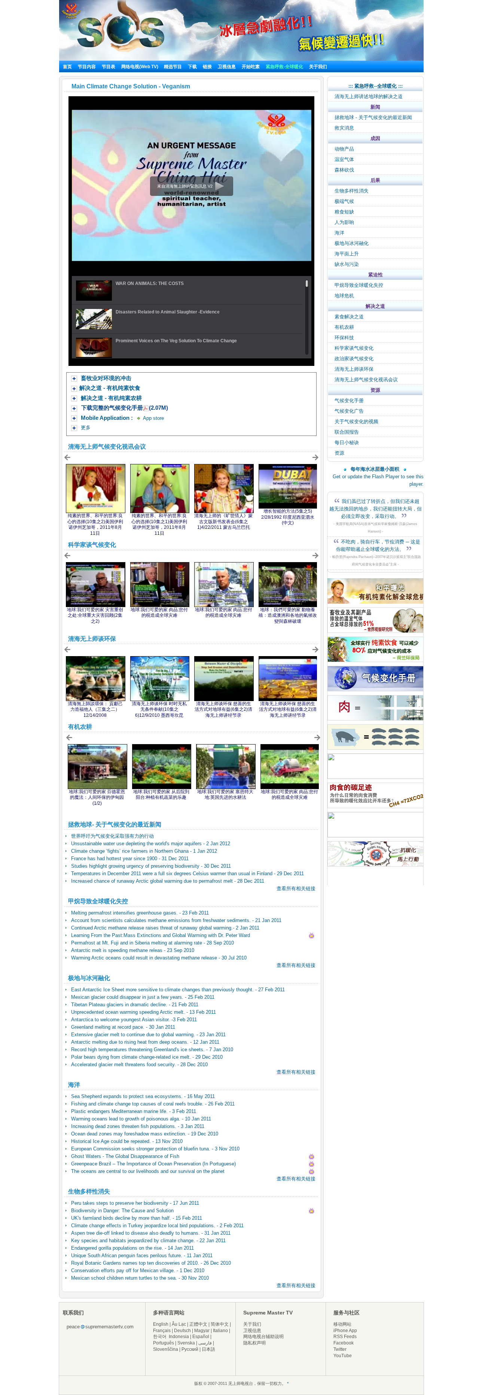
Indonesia (179, 1336)
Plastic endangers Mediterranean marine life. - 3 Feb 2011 (133, 1111)
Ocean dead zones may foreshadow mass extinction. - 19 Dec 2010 (144, 1134)
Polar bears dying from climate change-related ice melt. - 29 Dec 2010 (147, 1057)
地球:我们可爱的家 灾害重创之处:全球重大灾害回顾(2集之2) (95, 615)
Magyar (202, 1330)
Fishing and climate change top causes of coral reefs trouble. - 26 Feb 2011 (153, 1104)
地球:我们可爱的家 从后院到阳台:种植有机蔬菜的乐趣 (161, 794)
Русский (189, 1349)
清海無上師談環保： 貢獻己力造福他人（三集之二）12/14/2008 (95, 709)
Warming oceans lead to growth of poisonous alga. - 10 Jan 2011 (141, 1119)
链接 (207, 66)
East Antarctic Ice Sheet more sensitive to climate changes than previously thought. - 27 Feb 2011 (178, 989)
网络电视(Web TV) (140, 66)
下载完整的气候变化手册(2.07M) (124, 407)
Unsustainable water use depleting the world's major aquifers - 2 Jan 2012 (150, 843)
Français (162, 1330)
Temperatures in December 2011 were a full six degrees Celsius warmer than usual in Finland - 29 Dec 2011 (187, 873)
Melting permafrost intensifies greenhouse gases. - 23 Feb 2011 (140, 913)
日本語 (208, 1349)
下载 (192, 66)
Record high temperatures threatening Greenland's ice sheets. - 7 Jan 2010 (152, 1049)
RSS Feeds (345, 1336)
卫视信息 (227, 66)
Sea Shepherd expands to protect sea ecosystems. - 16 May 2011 (143, 1096)
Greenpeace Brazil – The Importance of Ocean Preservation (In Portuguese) (153, 1164)
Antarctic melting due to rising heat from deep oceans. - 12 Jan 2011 (145, 1042)
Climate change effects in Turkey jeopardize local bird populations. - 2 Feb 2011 (157, 1225)
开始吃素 (251, 66)
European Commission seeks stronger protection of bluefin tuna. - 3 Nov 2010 (155, 1149)
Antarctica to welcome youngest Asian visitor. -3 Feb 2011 (134, 1019)
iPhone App (345, 1330)
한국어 (160, 1336)
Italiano (220, 1330)
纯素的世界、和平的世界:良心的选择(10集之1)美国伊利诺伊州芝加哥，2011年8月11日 (159, 524)
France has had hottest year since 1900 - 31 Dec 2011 (130, 858)
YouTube (342, 1355)
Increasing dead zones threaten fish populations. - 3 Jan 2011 (137, 1126)
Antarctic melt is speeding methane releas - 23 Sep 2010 (132, 950)
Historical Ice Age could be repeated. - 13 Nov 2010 (127, 1141)
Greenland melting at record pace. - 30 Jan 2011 (123, 1027)
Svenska (186, 1343)
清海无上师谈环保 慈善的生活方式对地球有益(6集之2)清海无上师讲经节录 (223, 709)
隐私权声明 (254, 1343)
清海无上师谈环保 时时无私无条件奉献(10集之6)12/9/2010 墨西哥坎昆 (159, 709)
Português (163, 1343)
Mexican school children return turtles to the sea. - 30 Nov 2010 (140, 1278)
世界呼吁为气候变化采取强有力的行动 (112, 836)
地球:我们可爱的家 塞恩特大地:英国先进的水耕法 (225, 794)
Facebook (343, 1343)
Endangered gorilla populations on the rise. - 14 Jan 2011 (132, 1248)
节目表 (108, 66)
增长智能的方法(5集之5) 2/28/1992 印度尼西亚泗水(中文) (287, 517)
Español (200, 1336)
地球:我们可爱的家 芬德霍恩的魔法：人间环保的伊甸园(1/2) (97, 797)
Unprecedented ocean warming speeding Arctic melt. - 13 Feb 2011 (143, 1012)
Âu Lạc (179, 1324)
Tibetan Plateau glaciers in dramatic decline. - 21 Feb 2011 (134, 1004)
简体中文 (220, 1324)
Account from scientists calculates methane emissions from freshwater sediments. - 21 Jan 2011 (176, 920)
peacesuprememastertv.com (100, 1326)
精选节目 (173, 66)
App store (153, 418)
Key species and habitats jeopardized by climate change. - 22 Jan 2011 (148, 1240)
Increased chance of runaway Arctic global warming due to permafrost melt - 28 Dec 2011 (167, 881)
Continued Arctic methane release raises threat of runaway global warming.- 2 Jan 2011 (165, 928)
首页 (67, 66)
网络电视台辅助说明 (263, 1336)
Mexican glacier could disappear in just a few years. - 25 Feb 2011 (142, 997)
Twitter (340, 1349)
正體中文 (198, 1324)
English (160, 1324)
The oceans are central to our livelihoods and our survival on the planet (148, 1171)
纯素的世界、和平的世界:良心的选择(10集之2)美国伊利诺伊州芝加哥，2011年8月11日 (95, 524)
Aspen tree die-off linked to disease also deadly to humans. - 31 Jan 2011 (151, 1233)
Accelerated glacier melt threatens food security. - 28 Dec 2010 (139, 1064)
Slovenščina (165, 1349)
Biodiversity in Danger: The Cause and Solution (122, 1210)
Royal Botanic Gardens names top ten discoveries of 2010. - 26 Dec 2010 (151, 1263)
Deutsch (182, 1330)
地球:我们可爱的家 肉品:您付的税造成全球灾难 (159, 612)
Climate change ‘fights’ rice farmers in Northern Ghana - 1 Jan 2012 (144, 851)
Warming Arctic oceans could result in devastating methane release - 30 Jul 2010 (159, 958)
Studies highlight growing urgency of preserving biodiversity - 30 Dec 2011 (151, 866)
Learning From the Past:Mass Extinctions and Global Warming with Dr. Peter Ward (160, 935)
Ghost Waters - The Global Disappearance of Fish (125, 1156)
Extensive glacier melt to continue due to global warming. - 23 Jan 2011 (148, 1034)
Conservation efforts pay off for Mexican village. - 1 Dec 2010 (137, 1270)
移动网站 (342, 1324)
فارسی (205, 1343)
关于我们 (318, 66)
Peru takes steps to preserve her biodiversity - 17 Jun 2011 (135, 1203)
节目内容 (87, 66)
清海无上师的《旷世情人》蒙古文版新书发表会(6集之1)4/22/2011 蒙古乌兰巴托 (223, 521)
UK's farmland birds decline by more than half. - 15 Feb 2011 (136, 1218)
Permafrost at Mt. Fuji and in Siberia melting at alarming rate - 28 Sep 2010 (152, 943)
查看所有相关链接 (296, 888)
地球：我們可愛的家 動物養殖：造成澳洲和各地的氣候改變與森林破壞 (288, 615)
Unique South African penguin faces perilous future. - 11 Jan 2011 (142, 1255)
